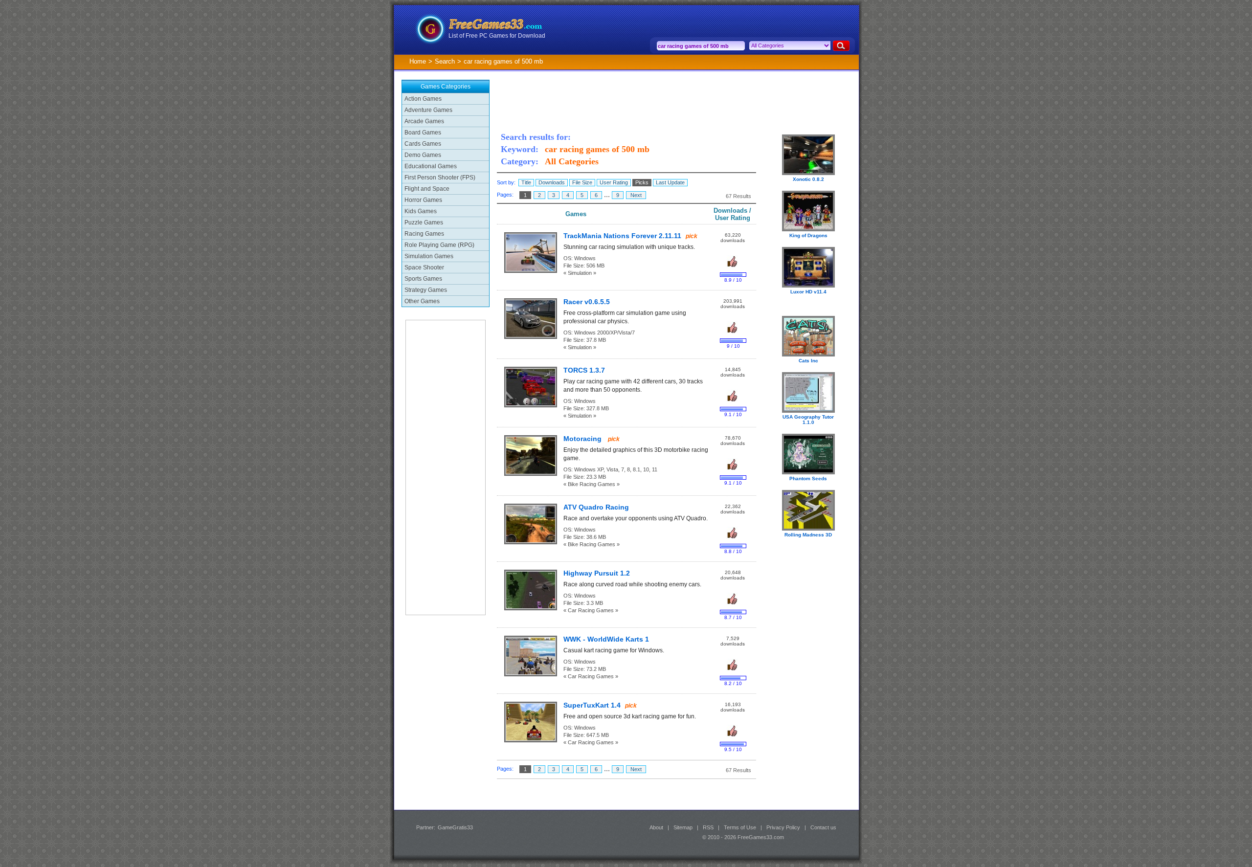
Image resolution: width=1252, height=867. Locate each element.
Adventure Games (428, 110)
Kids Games (420, 211)
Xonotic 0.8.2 (808, 179)
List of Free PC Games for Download (496, 35)
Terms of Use (740, 827)
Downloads (551, 182)
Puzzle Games (423, 222)
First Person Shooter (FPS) (439, 177)
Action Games (423, 98)
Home (417, 61)
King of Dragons (808, 235)
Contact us (823, 827)
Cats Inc (808, 360)
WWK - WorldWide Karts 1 (606, 639)
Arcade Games (424, 121)
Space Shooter (424, 267)
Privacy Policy (783, 827)
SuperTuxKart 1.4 (592, 705)
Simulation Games (428, 256)
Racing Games (424, 233)
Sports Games (423, 278)
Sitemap (683, 827)
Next (636, 195)
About (656, 827)
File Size (582, 182)
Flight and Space (426, 188)
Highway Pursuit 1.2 (596, 573)
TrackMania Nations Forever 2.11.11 (622, 236)
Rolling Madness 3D (808, 534)
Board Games (422, 132)
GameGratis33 (455, 827)
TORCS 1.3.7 (584, 370)
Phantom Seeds (808, 478)
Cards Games (422, 143)
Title (526, 182)
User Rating (614, 182)
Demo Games (422, 155)
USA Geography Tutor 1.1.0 (808, 419)
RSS (708, 827)
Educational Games (430, 166)
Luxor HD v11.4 (808, 291)
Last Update (670, 182)
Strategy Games (425, 290)
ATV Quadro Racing (596, 507)
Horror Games (423, 200)
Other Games (422, 301)
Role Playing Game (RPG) (439, 245)
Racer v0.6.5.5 (586, 302)
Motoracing (583, 439)
